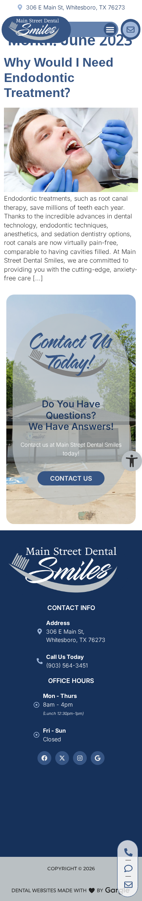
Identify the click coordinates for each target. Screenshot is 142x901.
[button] (131, 461)
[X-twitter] (62, 758)
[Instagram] (80, 758)
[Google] (98, 758)
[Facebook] (44, 758)
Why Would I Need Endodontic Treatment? (59, 78)
